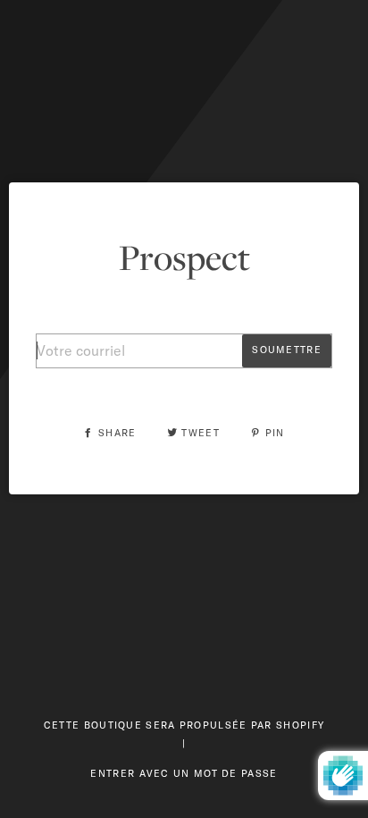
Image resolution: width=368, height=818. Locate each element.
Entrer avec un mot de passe (183, 773)
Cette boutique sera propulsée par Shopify (184, 725)
